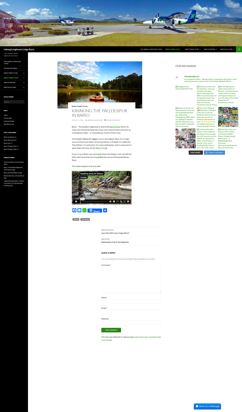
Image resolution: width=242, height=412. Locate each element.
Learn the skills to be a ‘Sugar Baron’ (115, 231)
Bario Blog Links (226, 49)
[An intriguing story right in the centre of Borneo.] (228, 95)
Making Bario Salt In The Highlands (115, 240)
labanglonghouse (95, 120)
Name (104, 297)
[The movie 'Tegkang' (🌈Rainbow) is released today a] (207, 117)
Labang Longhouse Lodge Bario (19, 49)
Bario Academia (209, 49)
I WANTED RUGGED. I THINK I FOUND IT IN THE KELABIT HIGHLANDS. (14, 183)
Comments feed (9, 121)
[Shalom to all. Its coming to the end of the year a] (185, 117)
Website (105, 318)
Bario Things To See (192, 49)
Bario (98, 148)
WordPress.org (9, 124)
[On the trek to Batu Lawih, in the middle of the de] (207, 138)
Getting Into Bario (10, 68)
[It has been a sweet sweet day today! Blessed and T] (185, 138)
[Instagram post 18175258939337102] (185, 95)
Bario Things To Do (172, 49)
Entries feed (8, 118)
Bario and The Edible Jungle (13, 173)
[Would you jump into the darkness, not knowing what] (207, 95)
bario (76, 219)
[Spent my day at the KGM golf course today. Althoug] (228, 117)
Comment (106, 265)
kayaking (85, 219)
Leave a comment (113, 120)
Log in (6, 115)
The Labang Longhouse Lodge (151, 49)
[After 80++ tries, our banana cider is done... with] (228, 138)
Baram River (115, 126)
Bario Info (7, 143)
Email (104, 308)
